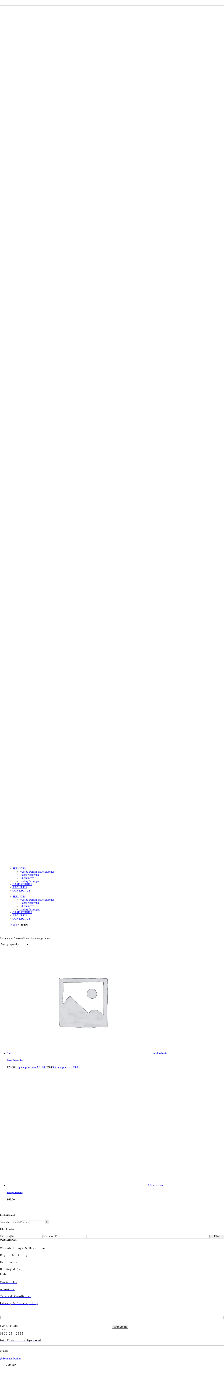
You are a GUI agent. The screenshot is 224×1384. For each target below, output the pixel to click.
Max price (48, 1236)
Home (13, 924)
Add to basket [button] (160, 1053)
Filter (216, 1236)
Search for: (5, 1222)
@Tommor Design (10, 1358)
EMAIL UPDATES (9, 1326)
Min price (5, 1236)
